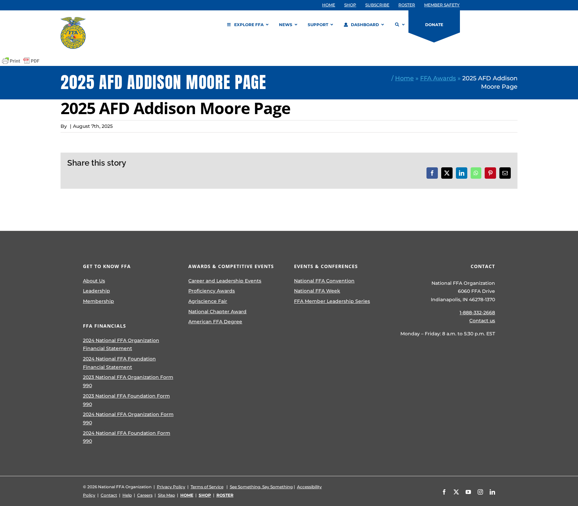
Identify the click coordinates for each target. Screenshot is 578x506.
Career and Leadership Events (224, 281)
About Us (94, 281)
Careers (145, 495)
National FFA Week (317, 291)
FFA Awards (438, 78)
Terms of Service (207, 486)
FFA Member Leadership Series (332, 301)
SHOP (205, 495)
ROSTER (224, 495)
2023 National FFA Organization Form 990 (128, 381)
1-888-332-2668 (477, 313)
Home (404, 78)
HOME (186, 495)
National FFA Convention (324, 281)
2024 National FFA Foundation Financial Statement (119, 363)
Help (127, 495)
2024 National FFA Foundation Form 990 (126, 437)
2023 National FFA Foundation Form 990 (126, 400)
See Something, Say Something (261, 486)
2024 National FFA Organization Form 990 (128, 418)
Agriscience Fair (207, 301)
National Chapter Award (217, 312)
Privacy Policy (171, 486)
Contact (109, 495)
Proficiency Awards (211, 291)
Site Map (166, 495)
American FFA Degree (215, 322)
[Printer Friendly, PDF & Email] (20, 61)
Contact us (482, 321)
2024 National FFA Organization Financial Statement (121, 344)
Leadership (96, 291)
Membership (98, 301)
